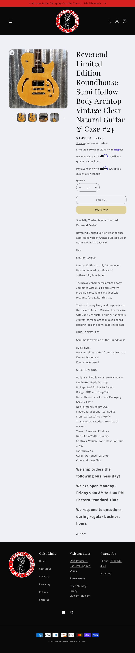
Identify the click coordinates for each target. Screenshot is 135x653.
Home (42, 561)
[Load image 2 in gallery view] (32, 117)
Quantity (80, 180)
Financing (44, 584)
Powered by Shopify (78, 641)
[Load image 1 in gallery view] (21, 117)
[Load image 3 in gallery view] (43, 117)
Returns (43, 592)
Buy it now (101, 209)
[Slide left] (12, 117)
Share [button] (83, 533)
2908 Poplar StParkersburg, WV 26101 (80, 566)
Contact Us (45, 569)
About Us (44, 576)
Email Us (105, 574)
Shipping (80, 143)
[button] (10, 21)
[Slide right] (64, 117)
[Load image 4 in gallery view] (54, 117)
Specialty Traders (62, 641)
